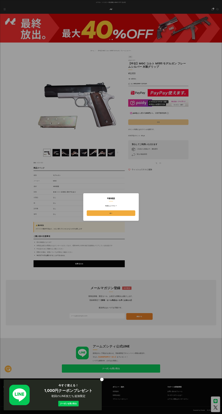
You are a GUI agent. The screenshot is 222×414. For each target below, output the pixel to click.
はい (111, 213)
